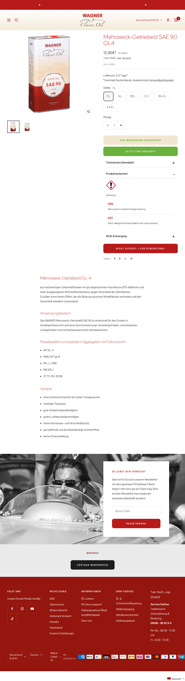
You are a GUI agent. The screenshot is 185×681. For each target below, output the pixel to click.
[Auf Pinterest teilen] (120, 258)
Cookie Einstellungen (62, 633)
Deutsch (34, 654)
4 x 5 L (110, 106)
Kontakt (54, 621)
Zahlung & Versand (60, 616)
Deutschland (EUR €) (147, 20)
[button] (176, 679)
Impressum (56, 627)
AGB (52, 598)
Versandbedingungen (161, 80)
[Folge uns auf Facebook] (12, 609)
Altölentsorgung (125, 609)
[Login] (168, 20)
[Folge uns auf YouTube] (32, 609)
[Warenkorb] (176, 20)
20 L (132, 96)
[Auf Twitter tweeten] (125, 258)
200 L (147, 96)
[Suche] (16, 20)
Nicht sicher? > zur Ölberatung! (140, 248)
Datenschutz (57, 604)
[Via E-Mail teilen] (131, 259)
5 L (120, 96)
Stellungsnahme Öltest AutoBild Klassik (94, 612)
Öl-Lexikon (87, 598)
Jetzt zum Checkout (140, 151)
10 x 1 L (162, 96)
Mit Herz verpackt (91, 604)
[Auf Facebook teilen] (114, 258)
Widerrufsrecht (58, 610)
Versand (126, 57)
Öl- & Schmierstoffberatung (129, 601)
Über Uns (86, 620)
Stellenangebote (125, 620)
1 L (108, 96)
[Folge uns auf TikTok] (12, 619)
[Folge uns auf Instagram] (22, 609)
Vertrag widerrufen (92, 564)
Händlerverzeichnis (127, 614)
